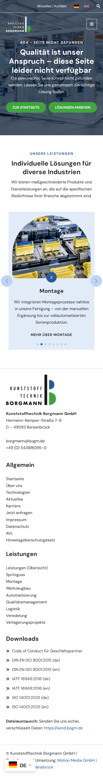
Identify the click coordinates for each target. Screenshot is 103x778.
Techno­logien (18, 492)
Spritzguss (15, 574)
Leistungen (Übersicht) (27, 568)
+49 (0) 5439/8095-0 (26, 447)
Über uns (14, 485)
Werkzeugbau (18, 588)
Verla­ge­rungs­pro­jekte (26, 622)
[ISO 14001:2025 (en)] (27, 706)
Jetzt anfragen (19, 512)
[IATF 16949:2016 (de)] (28, 678)
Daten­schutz (17, 526)
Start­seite (15, 478)
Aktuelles (44, 6)
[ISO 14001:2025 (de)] (27, 697)
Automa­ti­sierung (21, 595)
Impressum (16, 519)
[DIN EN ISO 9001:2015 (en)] (33, 669)
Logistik (13, 608)
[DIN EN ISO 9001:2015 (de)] (33, 660)
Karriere (13, 506)
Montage (14, 581)
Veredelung (16, 615)
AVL (9, 533)
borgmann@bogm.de (25, 441)
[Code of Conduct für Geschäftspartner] (44, 651)
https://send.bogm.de (63, 728)
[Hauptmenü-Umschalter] (91, 24)
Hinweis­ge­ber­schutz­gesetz (30, 540)
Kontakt (60, 6)
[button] (76, 6)
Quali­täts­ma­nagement (26, 602)
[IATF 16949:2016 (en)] (28, 688)
